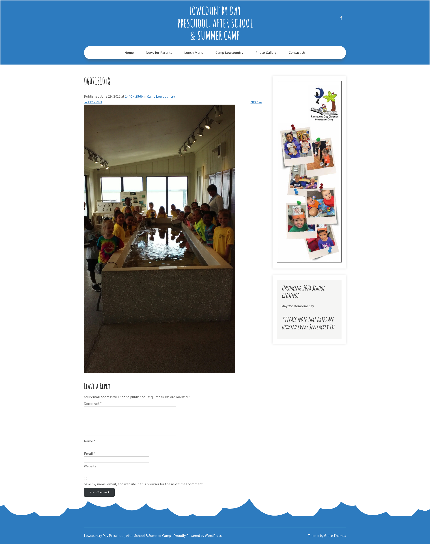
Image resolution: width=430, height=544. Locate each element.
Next (256, 101)
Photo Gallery (266, 52)
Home (129, 52)
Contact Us (297, 52)
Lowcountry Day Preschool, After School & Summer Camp (215, 23)
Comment (93, 403)
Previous (93, 101)
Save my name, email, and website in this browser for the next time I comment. (143, 484)
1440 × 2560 (134, 96)
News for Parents (159, 52)
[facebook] (341, 18)
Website (90, 466)
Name (89, 441)
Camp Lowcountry (229, 52)
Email (89, 453)
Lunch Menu (193, 52)
